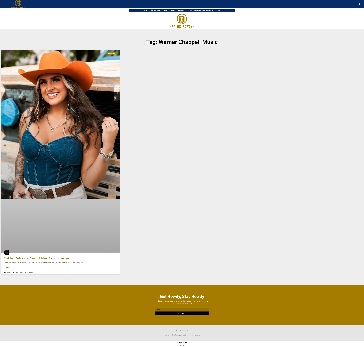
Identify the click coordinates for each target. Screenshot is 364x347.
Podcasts (181, 10)
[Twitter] (180, 330)
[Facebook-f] (176, 330)
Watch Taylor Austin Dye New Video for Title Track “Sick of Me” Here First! (36, 258)
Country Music (155, 10)
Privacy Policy (182, 345)
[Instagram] (184, 330)
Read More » (7, 267)
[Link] (187, 330)
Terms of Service (182, 342)
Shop (173, 10)
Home (145, 10)
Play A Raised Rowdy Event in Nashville (200, 10)
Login (218, 10)
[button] (360, 4)
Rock (165, 10)
